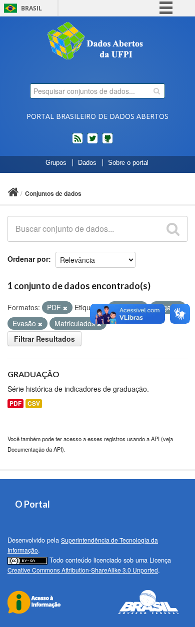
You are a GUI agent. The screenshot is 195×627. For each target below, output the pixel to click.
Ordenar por (28, 259)
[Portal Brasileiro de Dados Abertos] (98, 42)
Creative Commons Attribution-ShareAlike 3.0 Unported (83, 570)
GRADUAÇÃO (34, 374)
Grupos (56, 162)
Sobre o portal (128, 162)
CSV (34, 403)
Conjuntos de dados (53, 193)
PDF (16, 403)
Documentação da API (35, 449)
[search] (157, 91)
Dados (87, 162)
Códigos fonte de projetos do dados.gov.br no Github (107, 142)
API (155, 439)
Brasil (31, 8)
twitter (93, 142)
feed (77, 142)
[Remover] (65, 308)
